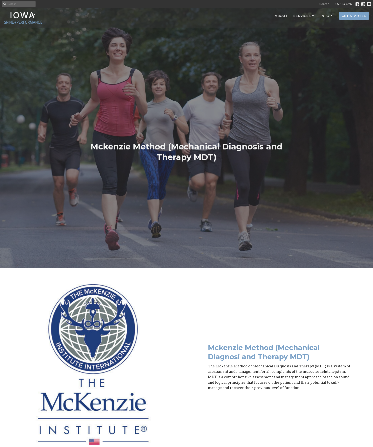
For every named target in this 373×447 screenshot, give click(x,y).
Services (302, 16)
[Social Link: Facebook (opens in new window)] (357, 4)
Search (324, 3)
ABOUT (281, 16)
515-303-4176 (343, 3)
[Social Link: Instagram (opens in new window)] (363, 4)
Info (324, 16)
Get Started (354, 16)
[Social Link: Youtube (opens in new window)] (369, 4)
